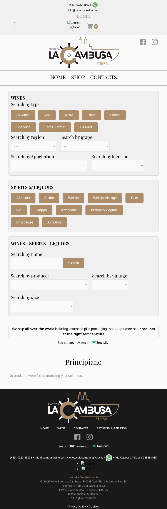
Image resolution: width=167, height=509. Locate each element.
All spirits (23, 198)
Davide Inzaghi (89, 477)
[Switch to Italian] (75, 27)
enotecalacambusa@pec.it (86, 457)
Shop (78, 77)
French (115, 115)
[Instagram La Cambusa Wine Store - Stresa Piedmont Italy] (155, 42)
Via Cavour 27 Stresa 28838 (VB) (136, 457)
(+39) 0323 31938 (80, 4)
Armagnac (69, 210)
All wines (23, 115)
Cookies (94, 506)
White (68, 115)
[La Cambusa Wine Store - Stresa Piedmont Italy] (84, 52)
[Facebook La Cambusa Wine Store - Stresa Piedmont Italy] (143, 42)
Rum (134, 198)
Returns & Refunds (112, 428)
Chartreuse (24, 222)
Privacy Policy (77, 506)
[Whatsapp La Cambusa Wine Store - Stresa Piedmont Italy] (95, 4)
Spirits (49, 198)
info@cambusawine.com (83, 10)
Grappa (41, 210)
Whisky (73, 198)
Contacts (103, 77)
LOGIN (83, 16)
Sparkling (23, 127)
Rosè (91, 115)
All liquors (54, 222)
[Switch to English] (73, 22)
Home (58, 77)
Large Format (55, 127)
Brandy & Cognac (104, 210)
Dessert (86, 127)
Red (47, 115)
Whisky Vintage (105, 198)
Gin (18, 210)
